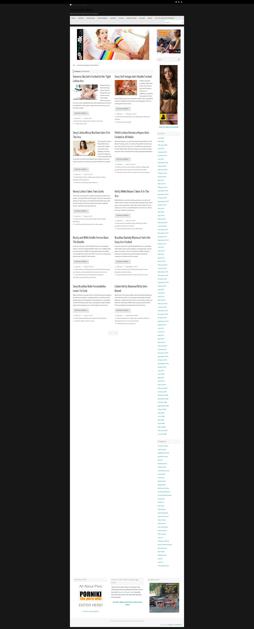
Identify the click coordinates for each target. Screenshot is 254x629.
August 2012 (162, 286)
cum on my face (127, 172)
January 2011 (162, 349)
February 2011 (162, 346)
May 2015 (161, 180)
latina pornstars (84, 180)
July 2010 (161, 371)
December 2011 (163, 311)
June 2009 (161, 416)
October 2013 (162, 237)
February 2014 (162, 223)
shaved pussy (102, 318)
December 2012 (163, 272)
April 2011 (161, 339)
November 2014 (163, 194)
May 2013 (161, 254)
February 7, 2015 (131, 114)
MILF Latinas (162, 534)
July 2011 (161, 328)
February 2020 (162, 145)
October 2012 (162, 279)
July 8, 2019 (88, 118)
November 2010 (163, 357)
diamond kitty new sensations (126, 323)
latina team (120, 122)
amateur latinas (121, 167)
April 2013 (161, 258)
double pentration (99, 269)
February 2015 (162, 187)
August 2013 (162, 244)
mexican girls (162, 530)
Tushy (77, 124)
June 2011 (161, 332)
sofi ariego (128, 122)
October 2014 (162, 198)
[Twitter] (176, 1)
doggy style (86, 121)
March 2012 (161, 300)
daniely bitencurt (127, 275)
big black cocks (163, 457)
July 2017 (161, 159)
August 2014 (162, 205)
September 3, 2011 (132, 267)
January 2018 (162, 152)
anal (76, 275)
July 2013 (161, 247)
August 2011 (162, 325)
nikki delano (138, 229)
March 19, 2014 (131, 164)
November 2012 (163, 275)
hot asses (100, 121)
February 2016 (162, 170)
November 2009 (163, 399)
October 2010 (162, 360)
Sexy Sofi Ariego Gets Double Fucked (133, 76)
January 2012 (162, 307)
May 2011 (161, 335)
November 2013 (163, 233)
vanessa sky (83, 124)
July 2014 (161, 209)
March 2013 (161, 261)
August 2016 (162, 166)
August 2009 (162, 409)
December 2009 (163, 395)
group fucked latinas (121, 170)
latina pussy (99, 224)
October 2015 (162, 173)
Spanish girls (162, 555)
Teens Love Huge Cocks (125, 592)
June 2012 (161, 293)
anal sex (77, 182)
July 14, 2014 (88, 174)
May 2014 (161, 212)
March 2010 (161, 385)
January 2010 (162, 392)
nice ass (104, 272)
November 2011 (163, 314)
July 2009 (161, 413)
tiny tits (160, 562)
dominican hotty (163, 488)
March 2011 (161, 342)
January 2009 (162, 434)
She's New (161, 552)
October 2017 (162, 156)
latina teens (162, 523)
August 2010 (162, 367)
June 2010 (161, 374)
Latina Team (162, 520)
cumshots (138, 167)
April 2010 (161, 381)
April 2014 (161, 216)
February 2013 (162, 265)
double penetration (89, 224)
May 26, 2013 (88, 216)
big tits (85, 177)
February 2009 (162, 431)
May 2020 (161, 141)
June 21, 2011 (88, 315)
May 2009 (161, 420)
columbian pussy (78, 277)
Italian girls (139, 223)
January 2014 (162, 226)
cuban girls (133, 318)
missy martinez (93, 182)
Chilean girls (162, 467)
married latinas (163, 527)
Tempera (171, 625)
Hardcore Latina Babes (81, 10)
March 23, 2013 (131, 221)
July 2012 (161, 290)
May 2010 (161, 378)
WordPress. (178, 625)
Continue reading (80, 113)
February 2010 (162, 388)
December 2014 (163, 191)
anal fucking (78, 121)
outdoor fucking (126, 272)
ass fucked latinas (92, 275)
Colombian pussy (130, 223)
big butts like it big (128, 229)
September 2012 (163, 282)
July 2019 (161, 149)
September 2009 (163, 406)
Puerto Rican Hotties (127, 226)
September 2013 (163, 240)
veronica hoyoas (144, 172)
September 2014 (163, 201)
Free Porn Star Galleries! (91, 611)
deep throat (97, 219)
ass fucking (84, 182)
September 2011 (163, 321)
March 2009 (161, 427)
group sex (147, 117)
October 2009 (162, 402)
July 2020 (161, 138)
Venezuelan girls (163, 566)
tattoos (160, 559)
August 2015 (162, 177)
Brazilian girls (139, 269)
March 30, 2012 (89, 267)
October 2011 (162, 318)
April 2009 (161, 423)
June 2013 (161, 251)
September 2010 (163, 364)
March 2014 (161, 219)
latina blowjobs (86, 272)
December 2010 (163, 353)
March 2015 (161, 184)
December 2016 (163, 163)
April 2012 (161, 297)
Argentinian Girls (130, 117)
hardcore (93, 121)
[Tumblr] (179, 1)
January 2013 (162, 268)
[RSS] (181, 1)
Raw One (78, 118)
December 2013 (163, 230)
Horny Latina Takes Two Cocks (88, 191)
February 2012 (162, 304)
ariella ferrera (82, 275)
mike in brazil (138, 275)
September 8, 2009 (132, 315)
